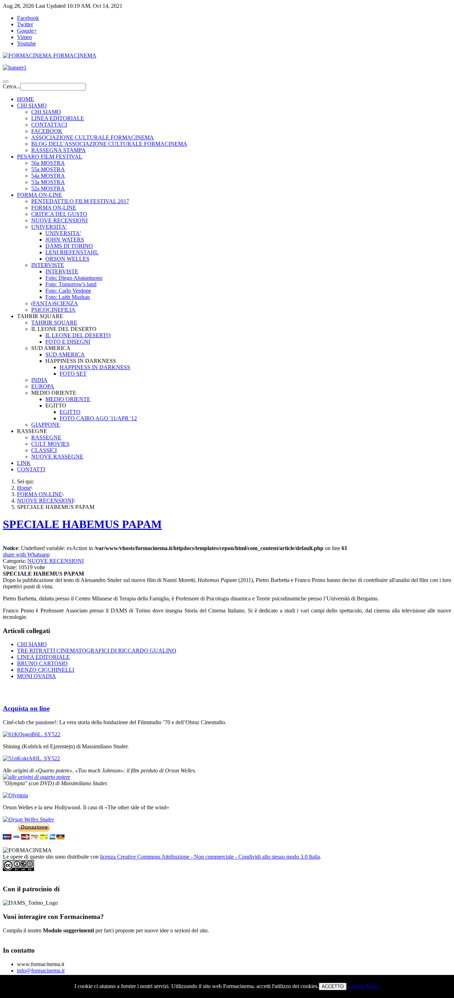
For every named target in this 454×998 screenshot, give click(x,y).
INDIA (39, 380)
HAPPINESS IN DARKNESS (95, 367)
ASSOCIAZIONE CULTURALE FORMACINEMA (92, 137)
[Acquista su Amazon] (36, 777)
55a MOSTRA (48, 169)
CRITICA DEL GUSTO (59, 214)
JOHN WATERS (64, 240)
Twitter (25, 24)
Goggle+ (27, 31)
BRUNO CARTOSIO (42, 663)
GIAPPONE (45, 425)
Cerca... (11, 86)
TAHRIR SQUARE (54, 323)
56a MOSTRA (48, 163)
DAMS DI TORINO (69, 246)
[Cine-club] (31, 734)
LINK (24, 463)
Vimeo (24, 37)
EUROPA (42, 386)
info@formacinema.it (41, 970)
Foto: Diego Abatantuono (74, 278)
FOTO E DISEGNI (67, 342)
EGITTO (70, 412)
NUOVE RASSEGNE (57, 457)
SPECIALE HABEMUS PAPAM (82, 524)
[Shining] (31, 758)
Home (24, 488)
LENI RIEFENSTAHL (72, 252)
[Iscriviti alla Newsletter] (227, 68)
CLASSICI (44, 450)
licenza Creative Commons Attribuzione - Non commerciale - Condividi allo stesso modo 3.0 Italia (210, 857)
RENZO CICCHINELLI (45, 670)
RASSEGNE (46, 437)
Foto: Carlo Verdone (68, 291)
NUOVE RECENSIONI (59, 220)
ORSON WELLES (67, 259)
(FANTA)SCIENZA (54, 303)
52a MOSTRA (48, 188)
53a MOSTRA (48, 182)
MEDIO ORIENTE (67, 399)
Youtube (26, 43)
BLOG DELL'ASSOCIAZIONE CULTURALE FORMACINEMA (109, 144)
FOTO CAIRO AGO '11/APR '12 (98, 418)
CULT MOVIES (50, 444)
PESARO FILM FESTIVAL (49, 157)
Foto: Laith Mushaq (67, 297)
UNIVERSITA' (49, 227)
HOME (25, 99)
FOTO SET (73, 374)
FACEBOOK (46, 131)
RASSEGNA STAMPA (58, 150)
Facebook (28, 18)
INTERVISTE (47, 265)
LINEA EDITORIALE (57, 118)
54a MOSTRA (48, 176)
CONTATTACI (49, 125)
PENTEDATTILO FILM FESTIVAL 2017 (80, 201)
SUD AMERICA (65, 354)
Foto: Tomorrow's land (70, 284)
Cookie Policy (364, 986)
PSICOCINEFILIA (53, 310)
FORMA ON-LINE (39, 195)
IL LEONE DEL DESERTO (78, 335)
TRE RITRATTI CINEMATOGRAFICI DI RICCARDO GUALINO (96, 651)
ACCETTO (333, 986)
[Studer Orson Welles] (28, 819)
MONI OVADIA (36, 676)
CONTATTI (31, 469)
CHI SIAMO (32, 105)
